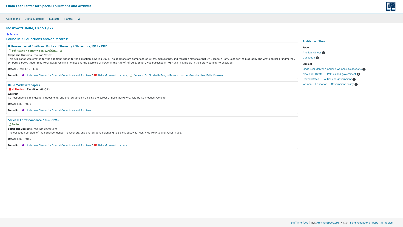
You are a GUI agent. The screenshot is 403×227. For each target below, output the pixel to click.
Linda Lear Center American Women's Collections (332, 68)
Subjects (54, 18)
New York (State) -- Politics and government (330, 74)
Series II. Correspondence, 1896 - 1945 (33, 120)
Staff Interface (299, 222)
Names (68, 18)
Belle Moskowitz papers (112, 75)
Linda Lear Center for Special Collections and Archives (48, 5)
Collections (13, 18)
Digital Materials (34, 18)
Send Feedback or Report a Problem (371, 222)
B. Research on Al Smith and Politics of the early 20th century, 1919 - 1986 (57, 46)
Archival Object (312, 52)
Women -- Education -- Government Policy (329, 84)
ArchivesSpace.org (327, 222)
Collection (309, 57)
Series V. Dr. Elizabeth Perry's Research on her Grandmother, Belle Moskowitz (180, 75)
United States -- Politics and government (327, 79)
